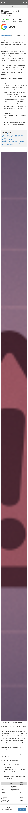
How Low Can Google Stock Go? (10, 133)
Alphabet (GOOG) (6, 35)
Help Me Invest (20, 6)
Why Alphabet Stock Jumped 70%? (10, 140)
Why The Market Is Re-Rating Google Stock (13, 135)
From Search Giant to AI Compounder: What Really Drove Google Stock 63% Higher (13, 142)
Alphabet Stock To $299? (8, 144)
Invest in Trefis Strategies (8, 6)
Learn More (22, 809)
